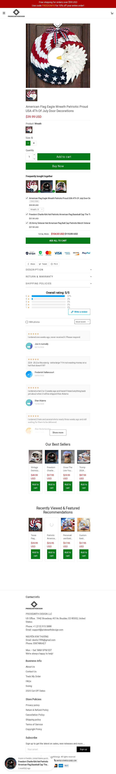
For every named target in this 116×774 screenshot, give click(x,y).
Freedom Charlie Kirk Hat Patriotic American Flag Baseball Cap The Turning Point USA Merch (70, 214)
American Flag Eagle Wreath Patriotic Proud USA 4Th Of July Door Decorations (64, 198)
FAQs (28, 681)
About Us (30, 666)
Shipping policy (33, 719)
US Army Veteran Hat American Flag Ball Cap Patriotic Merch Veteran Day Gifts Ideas (67, 223)
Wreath (38, 123)
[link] (11, 763)
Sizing (29, 686)
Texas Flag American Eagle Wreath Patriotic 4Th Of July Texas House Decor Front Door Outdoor (35, 537)
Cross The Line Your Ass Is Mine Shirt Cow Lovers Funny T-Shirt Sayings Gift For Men (67, 469)
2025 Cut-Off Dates (35, 691)
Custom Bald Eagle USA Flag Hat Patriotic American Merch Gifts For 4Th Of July (83, 537)
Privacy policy (33, 705)
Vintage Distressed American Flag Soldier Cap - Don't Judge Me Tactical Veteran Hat (35, 469)
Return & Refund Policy (37, 710)
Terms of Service (34, 724)
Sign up (83, 749)
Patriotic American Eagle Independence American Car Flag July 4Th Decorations (51, 537)
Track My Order (33, 676)
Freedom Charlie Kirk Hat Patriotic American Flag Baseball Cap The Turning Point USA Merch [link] (33, 764)
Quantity (30, 150)
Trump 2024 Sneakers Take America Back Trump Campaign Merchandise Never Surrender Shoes (83, 469)
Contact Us (31, 671)
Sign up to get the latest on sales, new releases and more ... (55, 743)
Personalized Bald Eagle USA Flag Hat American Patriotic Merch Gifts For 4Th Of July (67, 537)
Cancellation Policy (35, 714)
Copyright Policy (34, 729)
